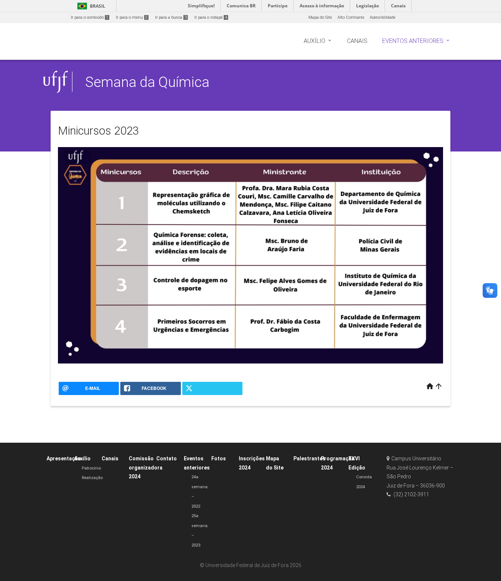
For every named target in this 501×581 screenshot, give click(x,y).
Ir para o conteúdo (89, 17)
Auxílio (82, 458)
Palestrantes (309, 458)
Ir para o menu (131, 17)
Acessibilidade (382, 17)
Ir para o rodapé (210, 17)
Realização (92, 477)
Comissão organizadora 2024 (145, 467)
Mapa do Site (320, 17)
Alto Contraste (350, 17)
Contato (166, 458)
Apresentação (64, 458)
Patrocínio (91, 468)
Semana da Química (147, 82)
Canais (110, 458)
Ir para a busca (171, 17)
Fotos (218, 458)
